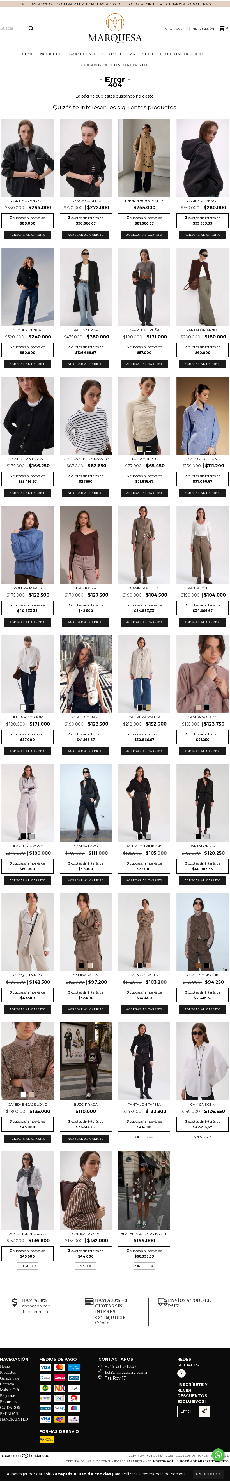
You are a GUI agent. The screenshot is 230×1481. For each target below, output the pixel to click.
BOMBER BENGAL (27, 330)
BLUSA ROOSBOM (27, 717)
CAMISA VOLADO (203, 717)
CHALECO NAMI (85, 717)
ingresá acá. (163, 1461)
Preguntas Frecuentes (184, 54)
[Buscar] (30, 28)
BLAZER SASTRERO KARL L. (144, 1234)
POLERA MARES (27, 588)
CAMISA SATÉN (85, 975)
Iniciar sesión (203, 29)
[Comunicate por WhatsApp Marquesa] (218, 1454)
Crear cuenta (176, 29)
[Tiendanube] (25, 1457)
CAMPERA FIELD (144, 588)
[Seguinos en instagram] (181, 1373)
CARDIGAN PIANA (27, 459)
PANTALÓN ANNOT (202, 330)
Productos (51, 54)
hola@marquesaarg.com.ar (126, 1372)
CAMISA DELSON (202, 459)
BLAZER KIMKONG (27, 846)
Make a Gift (141, 54)
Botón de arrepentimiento (204, 1461)
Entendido (208, 1474)
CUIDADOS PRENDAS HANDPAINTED (115, 65)
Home (27, 54)
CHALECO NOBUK (202, 975)
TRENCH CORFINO (86, 200)
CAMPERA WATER (144, 717)
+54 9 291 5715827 (120, 1366)
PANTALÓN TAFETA (144, 1104)
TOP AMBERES (144, 459)
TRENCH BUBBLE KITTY (144, 200)
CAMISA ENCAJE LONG (27, 1104)
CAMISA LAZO (86, 846)
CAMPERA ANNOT (202, 200)
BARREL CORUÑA (144, 330)
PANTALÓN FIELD (203, 588)
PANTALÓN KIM (202, 846)
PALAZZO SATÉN (144, 975)
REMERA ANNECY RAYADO (86, 459)
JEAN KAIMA (85, 588)
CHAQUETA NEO (27, 975)
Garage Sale (82, 54)
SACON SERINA (86, 330)
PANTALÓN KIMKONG (144, 846)
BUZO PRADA (86, 1104)
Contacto (112, 54)
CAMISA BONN (202, 1104)
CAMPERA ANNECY (27, 200)
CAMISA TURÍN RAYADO (27, 1234)
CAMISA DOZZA (85, 1234)
